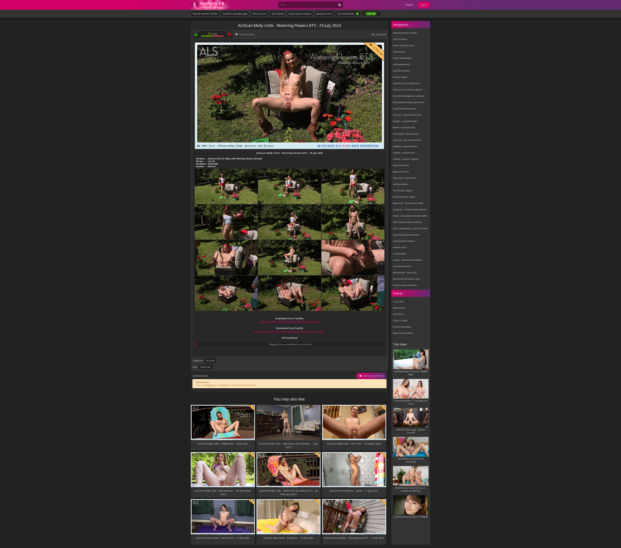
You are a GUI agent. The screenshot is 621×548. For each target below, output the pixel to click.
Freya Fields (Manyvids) (404, 108)
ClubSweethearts (401, 64)
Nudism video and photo (405, 285)
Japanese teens (324, 13)
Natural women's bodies (205, 13)
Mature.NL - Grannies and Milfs (408, 203)
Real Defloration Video (404, 196)
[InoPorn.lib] (210, 5)
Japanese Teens (401, 171)
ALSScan (211, 360)
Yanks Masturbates (402, 58)
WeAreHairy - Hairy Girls (405, 272)
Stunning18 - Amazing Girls (406, 133)
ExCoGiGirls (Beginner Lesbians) (408, 95)
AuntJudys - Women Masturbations (410, 209)
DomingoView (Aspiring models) (408, 102)
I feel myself (277, 13)
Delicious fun (259, 13)
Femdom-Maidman (402, 326)
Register (409, 4)
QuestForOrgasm (401, 70)
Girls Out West (400, 39)
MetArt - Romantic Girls (404, 127)
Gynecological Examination (406, 234)
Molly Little (206, 367)
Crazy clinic (398, 301)
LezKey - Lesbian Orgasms (406, 159)
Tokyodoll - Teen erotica (404, 177)
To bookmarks (247, 34)
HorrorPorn (398, 314)
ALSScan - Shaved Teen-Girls (407, 114)
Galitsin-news (399, 247)
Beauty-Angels (400, 77)
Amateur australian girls (235, 13)
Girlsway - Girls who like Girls (407, 140)
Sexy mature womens (300, 13)
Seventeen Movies (402, 266)
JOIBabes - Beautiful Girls (405, 146)
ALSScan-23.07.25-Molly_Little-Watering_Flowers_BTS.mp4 (289, 321)
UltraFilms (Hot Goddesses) (406, 83)
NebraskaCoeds (401, 165)
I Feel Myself (399, 51)
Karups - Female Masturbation (408, 259)
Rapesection (399, 307)
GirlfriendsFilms (400, 184)
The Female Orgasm (403, 190)
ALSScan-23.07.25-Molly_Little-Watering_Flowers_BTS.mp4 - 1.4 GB (289, 331)
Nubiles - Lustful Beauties (405, 121)
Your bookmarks (347, 13)
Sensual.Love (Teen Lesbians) (407, 89)
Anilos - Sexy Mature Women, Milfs (410, 215)
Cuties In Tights (400, 320)
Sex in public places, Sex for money (410, 228)
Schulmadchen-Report (404, 241)
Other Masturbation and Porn (407, 222)
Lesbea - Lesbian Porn (404, 152)
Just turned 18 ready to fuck (406, 278)
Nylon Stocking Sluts (403, 333)
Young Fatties (399, 253)
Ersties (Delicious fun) (403, 45)
